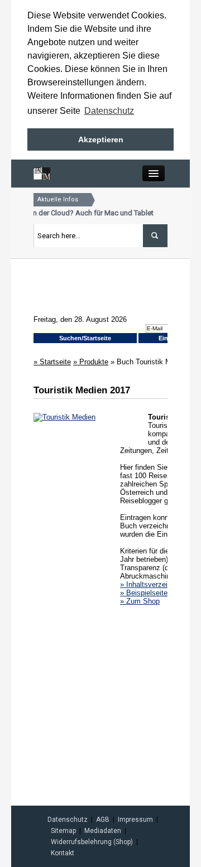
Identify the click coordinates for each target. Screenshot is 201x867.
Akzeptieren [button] (100, 139)
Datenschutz (67, 819)
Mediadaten (102, 831)
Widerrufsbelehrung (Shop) (92, 842)
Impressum (135, 819)
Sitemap (63, 831)
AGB (102, 819)
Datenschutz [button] (109, 110)
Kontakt (62, 853)
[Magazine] (42, 172)
